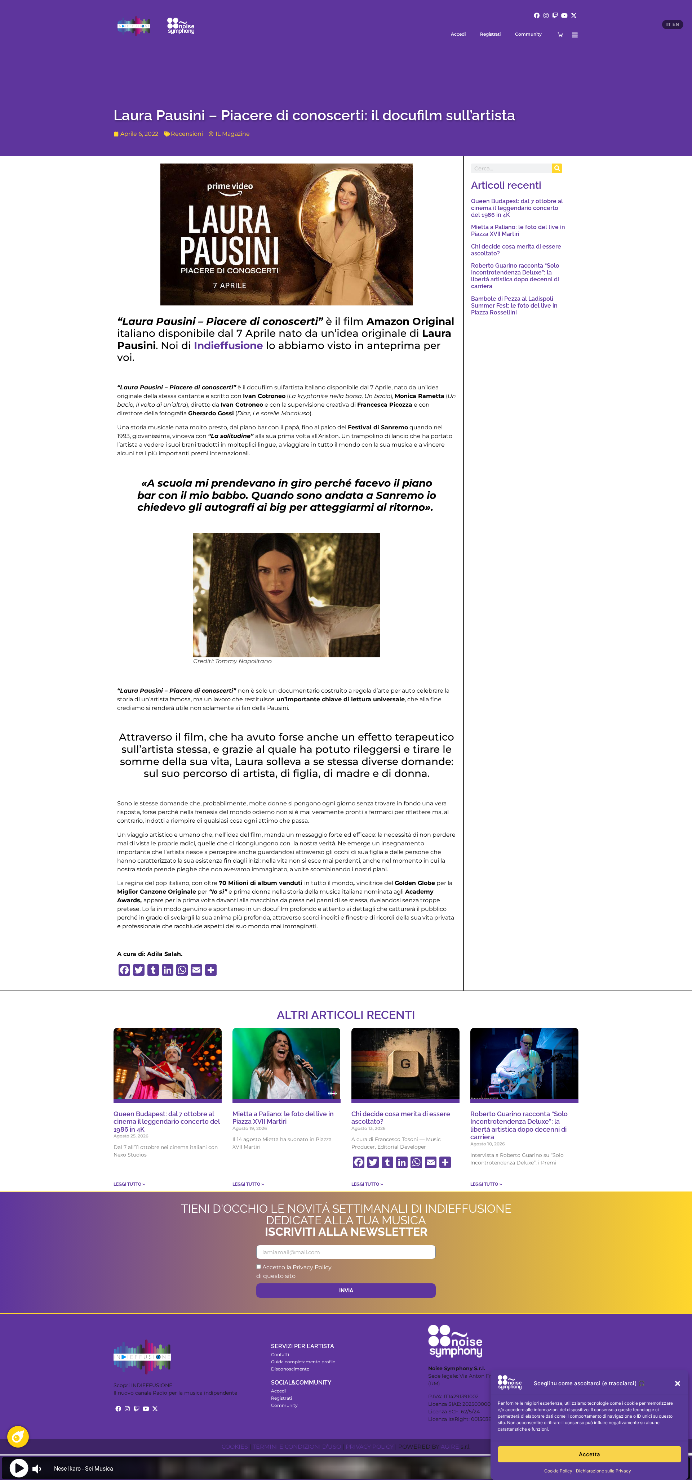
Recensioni (187, 133)
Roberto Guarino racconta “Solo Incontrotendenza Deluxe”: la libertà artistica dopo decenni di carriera (515, 276)
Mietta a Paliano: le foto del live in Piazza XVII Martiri (518, 230)
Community (528, 34)
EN (676, 24)
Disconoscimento (290, 1369)
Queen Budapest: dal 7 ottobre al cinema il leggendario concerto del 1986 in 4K (517, 208)
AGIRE (450, 1446)
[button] (677, 1383)
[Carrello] (560, 34)
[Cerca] (557, 168)
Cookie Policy (558, 1471)
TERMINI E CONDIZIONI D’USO (297, 1446)
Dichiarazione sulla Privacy (603, 1471)
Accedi (458, 34)
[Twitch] (555, 15)
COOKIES (235, 1446)
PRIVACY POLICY (370, 1446)
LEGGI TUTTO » (129, 1184)
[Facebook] (536, 15)
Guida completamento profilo (303, 1361)
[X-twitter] (573, 15)
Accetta (589, 1454)
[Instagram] (546, 15)
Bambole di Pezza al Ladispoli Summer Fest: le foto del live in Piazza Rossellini (514, 305)
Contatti (280, 1354)
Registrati (490, 34)
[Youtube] (564, 15)
